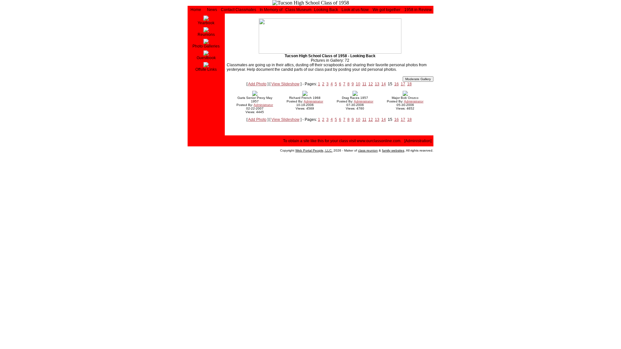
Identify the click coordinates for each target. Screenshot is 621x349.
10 (358, 84)
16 (396, 84)
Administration (417, 141)
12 (370, 84)
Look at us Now (355, 9)
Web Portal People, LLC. (313, 150)
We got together (386, 9)
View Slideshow (285, 84)
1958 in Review (418, 9)
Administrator (263, 105)
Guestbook (206, 58)
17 (403, 84)
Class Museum (298, 9)
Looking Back (326, 9)
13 (377, 84)
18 (409, 84)
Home (196, 9)
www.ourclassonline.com (378, 141)
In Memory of (271, 9)
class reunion (368, 150)
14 (383, 84)
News (212, 9)
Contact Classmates (238, 9)
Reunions (206, 34)
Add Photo (257, 84)
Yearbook (206, 23)
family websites (393, 150)
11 (364, 84)
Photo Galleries (206, 46)
